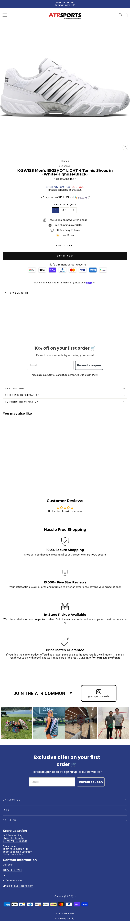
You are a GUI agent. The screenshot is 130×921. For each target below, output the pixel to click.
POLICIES (9, 820)
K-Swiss (65, 166)
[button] (65, 197)
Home (64, 161)
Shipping (52, 190)
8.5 (64, 210)
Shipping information (22, 395)
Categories (11, 800)
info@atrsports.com (22, 885)
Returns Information (22, 402)
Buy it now (65, 256)
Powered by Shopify (65, 918)
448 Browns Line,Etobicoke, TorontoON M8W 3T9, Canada (15, 838)
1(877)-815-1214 (12, 870)
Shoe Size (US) (65, 204)
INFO (6, 810)
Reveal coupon (89, 365)
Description (14, 388)
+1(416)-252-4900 (13, 880)
